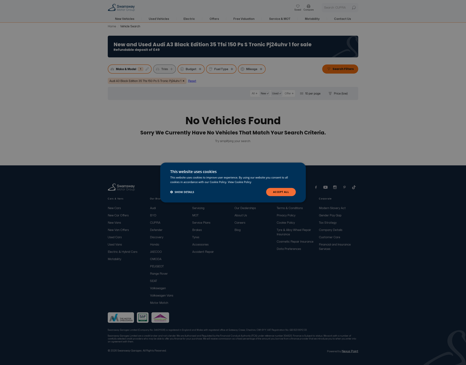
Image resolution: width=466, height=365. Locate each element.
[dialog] (233, 183)
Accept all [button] (281, 192)
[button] (182, 192)
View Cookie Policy (239, 182)
